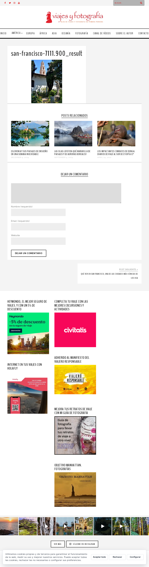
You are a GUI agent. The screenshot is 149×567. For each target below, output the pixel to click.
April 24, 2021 (104, 157)
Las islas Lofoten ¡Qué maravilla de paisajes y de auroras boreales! (72, 153)
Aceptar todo (99, 557)
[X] (11, 3)
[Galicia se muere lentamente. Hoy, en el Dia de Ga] (46, 526)
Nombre (22, 206)
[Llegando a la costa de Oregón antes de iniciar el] (103, 526)
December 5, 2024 (20, 157)
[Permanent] (30, 145)
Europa (30, 33)
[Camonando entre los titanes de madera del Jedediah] (121, 526)
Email (20, 221)
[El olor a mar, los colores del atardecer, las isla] (28, 526)
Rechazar (117, 557)
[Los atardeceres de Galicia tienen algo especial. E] (9, 526)
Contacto (143, 33)
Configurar (135, 557)
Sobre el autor (124, 33)
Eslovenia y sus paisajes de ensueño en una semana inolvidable (29, 153)
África (43, 33)
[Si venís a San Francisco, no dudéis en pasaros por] (65, 526)
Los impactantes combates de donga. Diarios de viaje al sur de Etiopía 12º (116, 153)
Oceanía (66, 33)
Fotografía (81, 33)
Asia (54, 33)
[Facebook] (7, 3)
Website (15, 235)
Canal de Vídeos (102, 33)
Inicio (3, 33)
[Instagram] (16, 3)
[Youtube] (20, 3)
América (16, 33)
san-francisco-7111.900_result (46, 53)
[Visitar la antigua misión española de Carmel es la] (84, 526)
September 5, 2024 (63, 157)
